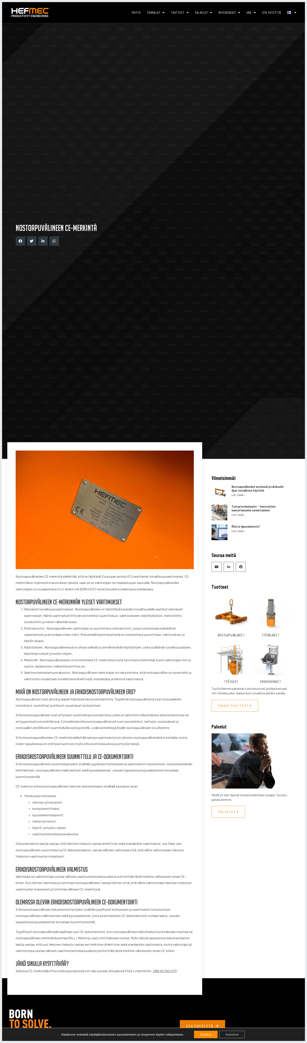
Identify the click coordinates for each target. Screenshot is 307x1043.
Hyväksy (205, 1034)
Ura (249, 12)
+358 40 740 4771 (164, 971)
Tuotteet (177, 12)
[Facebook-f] (241, 567)
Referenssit (227, 12)
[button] (20, 241)
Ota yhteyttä (271, 12)
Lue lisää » (238, 495)
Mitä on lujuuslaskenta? (246, 526)
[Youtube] (217, 567)
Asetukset (232, 1034)
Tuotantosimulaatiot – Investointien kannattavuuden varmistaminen (254, 508)
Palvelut (201, 12)
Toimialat (153, 12)
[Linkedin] (229, 567)
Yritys (136, 12)
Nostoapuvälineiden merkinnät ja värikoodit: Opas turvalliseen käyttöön (258, 488)
